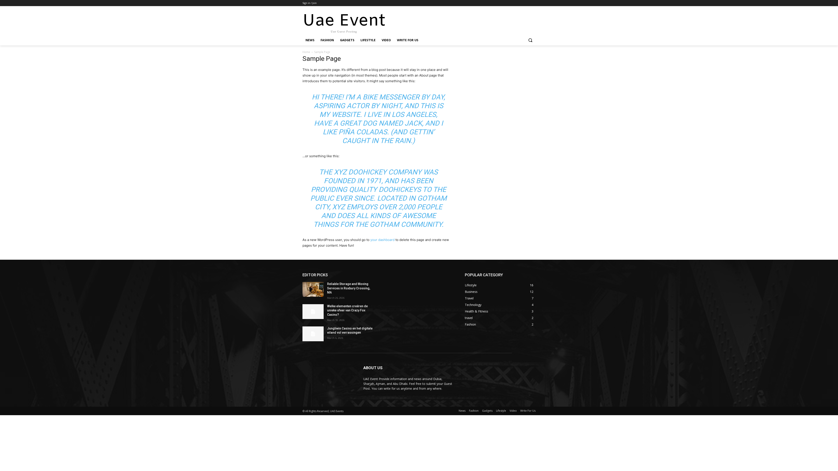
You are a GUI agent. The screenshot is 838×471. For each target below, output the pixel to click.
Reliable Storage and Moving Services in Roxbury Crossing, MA (348, 288)
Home (306, 52)
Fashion (474, 411)
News (462, 411)
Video (513, 411)
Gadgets (487, 411)
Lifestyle (501, 411)
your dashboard (382, 240)
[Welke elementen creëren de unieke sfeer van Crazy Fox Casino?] (313, 311)
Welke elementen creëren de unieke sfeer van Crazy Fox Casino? (347, 310)
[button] (530, 40)
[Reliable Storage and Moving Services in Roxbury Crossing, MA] (313, 289)
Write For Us (528, 411)
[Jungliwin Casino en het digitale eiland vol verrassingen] (313, 333)
